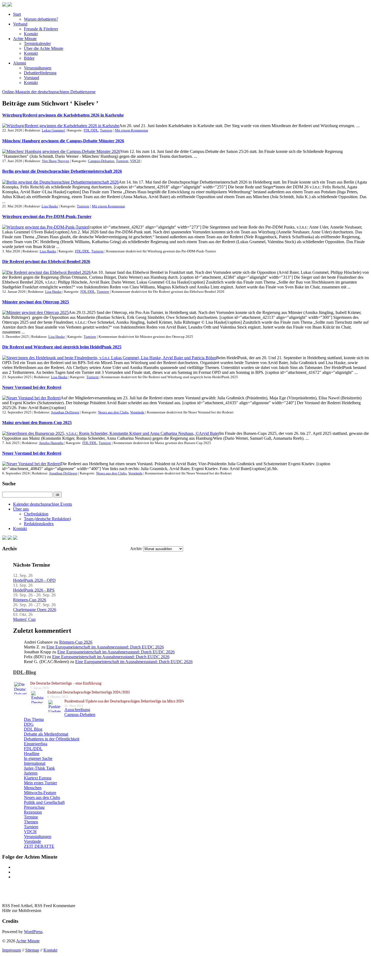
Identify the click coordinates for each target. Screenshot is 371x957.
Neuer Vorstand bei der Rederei (31, 387)
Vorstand (31, 77)
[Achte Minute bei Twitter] (10, 538)
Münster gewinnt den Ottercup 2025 (35, 302)
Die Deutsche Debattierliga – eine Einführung (65, 683)
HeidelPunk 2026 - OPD (34, 580)
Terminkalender (37, 43)
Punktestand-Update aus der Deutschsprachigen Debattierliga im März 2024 (124, 701)
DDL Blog (33, 729)
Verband (20, 24)
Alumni (19, 63)
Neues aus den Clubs (113, 412)
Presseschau (34, 807)
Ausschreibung (77, 709)
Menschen (33, 787)
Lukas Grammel (53, 130)
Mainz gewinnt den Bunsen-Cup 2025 (37, 422)
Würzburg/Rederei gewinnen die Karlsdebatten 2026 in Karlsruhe (63, 115)
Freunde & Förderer (41, 29)
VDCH (135, 161)
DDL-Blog (24, 672)
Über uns (21, 509)
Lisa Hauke (50, 206)
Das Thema (34, 719)
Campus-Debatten (101, 161)
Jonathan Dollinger (65, 412)
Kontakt (31, 33)
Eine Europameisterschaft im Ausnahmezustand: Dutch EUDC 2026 (105, 647)
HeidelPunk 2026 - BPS (34, 590)
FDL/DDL (91, 130)
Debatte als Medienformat (46, 734)
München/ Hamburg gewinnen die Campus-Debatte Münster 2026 (63, 141)
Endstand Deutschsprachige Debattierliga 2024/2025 (88, 692)
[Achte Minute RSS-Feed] (15, 538)
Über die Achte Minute (43, 48)
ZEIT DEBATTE (39, 846)
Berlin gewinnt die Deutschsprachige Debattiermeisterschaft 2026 (62, 171)
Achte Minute (25, 38)
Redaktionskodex (39, 523)
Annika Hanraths (51, 443)
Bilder (29, 58)
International (34, 763)
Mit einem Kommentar (131, 130)
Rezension (33, 812)
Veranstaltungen (37, 68)
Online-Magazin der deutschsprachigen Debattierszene (49, 91)
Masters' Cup (24, 619)
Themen (31, 822)
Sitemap (32, 950)
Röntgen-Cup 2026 (29, 600)
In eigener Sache (38, 758)
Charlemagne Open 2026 (34, 609)
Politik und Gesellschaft (44, 802)
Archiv (136, 548)
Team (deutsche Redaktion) (47, 518)
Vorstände (137, 412)
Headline (31, 753)
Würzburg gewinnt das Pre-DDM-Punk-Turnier (47, 216)
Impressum (11, 950)
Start (17, 14)
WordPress (33, 931)
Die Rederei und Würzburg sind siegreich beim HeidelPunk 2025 (61, 347)
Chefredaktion (36, 514)
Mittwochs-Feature (40, 792)
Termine (31, 817)
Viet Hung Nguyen (55, 161)
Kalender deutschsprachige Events (42, 504)
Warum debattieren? (41, 19)
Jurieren (30, 773)
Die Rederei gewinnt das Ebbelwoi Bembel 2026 (46, 261)
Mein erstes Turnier (40, 783)
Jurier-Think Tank (39, 768)
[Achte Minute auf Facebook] (4, 538)
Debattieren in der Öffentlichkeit (51, 739)
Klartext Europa (37, 778)
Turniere (106, 130)
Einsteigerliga (35, 743)
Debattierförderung (40, 72)
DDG (29, 724)
